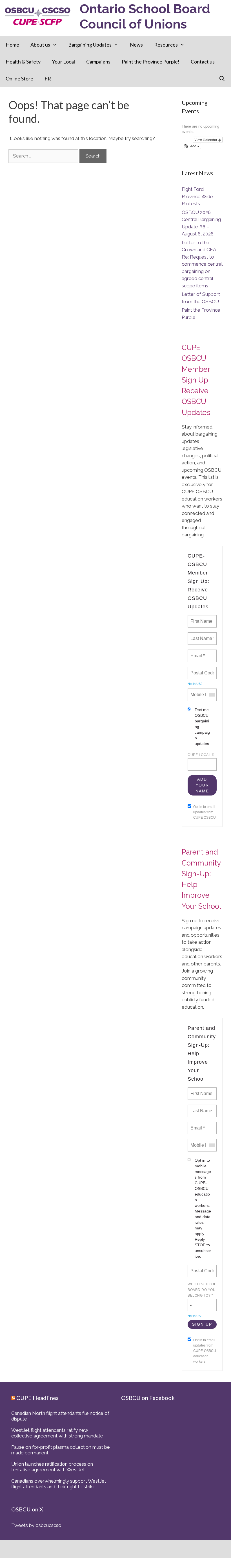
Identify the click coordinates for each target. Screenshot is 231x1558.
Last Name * (201, 635)
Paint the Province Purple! (150, 61)
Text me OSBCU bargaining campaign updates (202, 726)
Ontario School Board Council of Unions (145, 16)
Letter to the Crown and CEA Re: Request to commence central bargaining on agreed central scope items (202, 264)
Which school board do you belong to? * (202, 1289)
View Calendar (206, 139)
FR (48, 78)
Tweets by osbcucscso (36, 1525)
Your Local (63, 61)
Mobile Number (202, 691)
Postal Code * (202, 669)
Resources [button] (166, 44)
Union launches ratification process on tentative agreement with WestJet (52, 1466)
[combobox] (211, 695)
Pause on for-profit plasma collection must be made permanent (60, 1450)
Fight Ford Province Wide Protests (197, 196)
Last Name (200, 1107)
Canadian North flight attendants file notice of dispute (60, 1416)
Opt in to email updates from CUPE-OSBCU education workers (204, 1350)
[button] (191, 146)
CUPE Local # (201, 755)
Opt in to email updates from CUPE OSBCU (204, 812)
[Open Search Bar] (222, 78)
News (136, 44)
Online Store (19, 78)
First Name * (202, 618)
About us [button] (40, 44)
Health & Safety (23, 61)
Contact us (203, 61)
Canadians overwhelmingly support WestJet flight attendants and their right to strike (58, 1483)
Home (12, 44)
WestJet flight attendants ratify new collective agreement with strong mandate (57, 1433)
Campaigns (98, 61)
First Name (201, 1090)
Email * (197, 652)
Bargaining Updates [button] (90, 44)
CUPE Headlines (37, 1397)
